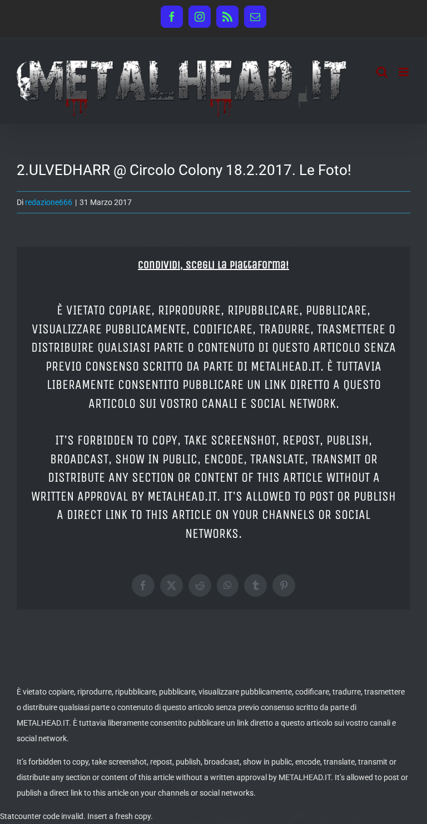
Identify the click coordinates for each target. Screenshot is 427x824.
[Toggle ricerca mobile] (382, 72)
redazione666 (48, 202)
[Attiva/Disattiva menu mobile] (404, 72)
